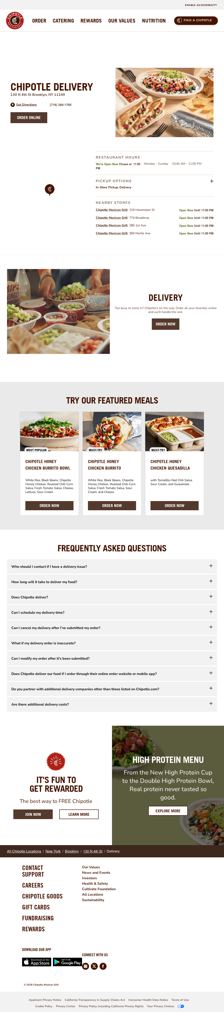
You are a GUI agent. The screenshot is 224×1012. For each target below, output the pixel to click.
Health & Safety (95, 883)
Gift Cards (36, 907)
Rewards (33, 929)
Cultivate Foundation (99, 889)
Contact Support (33, 870)
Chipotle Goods (42, 896)
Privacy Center (65, 1006)
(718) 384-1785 (61, 104)
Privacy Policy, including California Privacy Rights (111, 1006)
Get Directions (26, 105)
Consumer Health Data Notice (148, 1000)
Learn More (83, 814)
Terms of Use (180, 1000)
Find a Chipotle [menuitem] (198, 20)
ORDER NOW (49, 505)
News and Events (96, 872)
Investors (89, 878)
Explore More (168, 810)
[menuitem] (39, 20)
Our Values (91, 867)
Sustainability (93, 900)
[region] (49, 196)
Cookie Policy (43, 1006)
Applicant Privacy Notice (45, 1000)
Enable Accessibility (201, 5)
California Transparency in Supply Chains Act (95, 1000)
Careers (32, 885)
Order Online (29, 117)
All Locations (92, 894)
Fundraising (38, 918)
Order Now (165, 324)
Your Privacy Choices (160, 1006)
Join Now (33, 814)
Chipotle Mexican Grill (112, 210)
